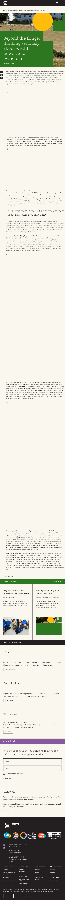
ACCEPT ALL (8, 896)
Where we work (56, 867)
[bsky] (4, 845)
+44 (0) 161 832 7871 (16, 850)
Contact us (7, 811)
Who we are (7, 867)
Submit (5, 778)
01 (54, 581)
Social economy (23, 883)
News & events (7, 880)
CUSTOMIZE (31, 896)
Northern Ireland (54, 877)
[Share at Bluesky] (1, 75)
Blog (12, 64)
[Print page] (1, 78)
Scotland (52, 872)
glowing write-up (28, 230)
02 (56, 581)
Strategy (37, 872)
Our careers (6, 875)
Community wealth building (51, 597)
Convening (37, 875)
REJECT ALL (19, 896)
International (53, 880)
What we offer (10, 669)
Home (4, 9)
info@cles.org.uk (16, 852)
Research (37, 869)
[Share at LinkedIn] (1, 72)
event (44, 563)
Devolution (22, 874)
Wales (51, 875)
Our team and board (9, 872)
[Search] (61, 3)
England (12, 597)
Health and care (23, 876)
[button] (59, 582)
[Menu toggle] (57, 3)
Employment (22, 886)
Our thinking (14, 9)
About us (8, 732)
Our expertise (24, 867)
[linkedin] (4, 848)
